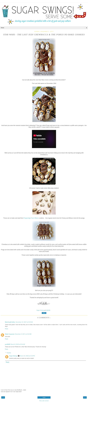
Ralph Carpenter (10, 334)
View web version (44, 400)
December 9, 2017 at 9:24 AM (23, 334)
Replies (9, 352)
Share (44, 313)
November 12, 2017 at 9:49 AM (24, 322)
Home (44, 397)
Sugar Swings (13, 356)
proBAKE (7, 344)
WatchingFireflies (10, 322)
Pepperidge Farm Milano (31, 218)
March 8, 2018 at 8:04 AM (18, 344)
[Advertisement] (44, 413)
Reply (6, 328)
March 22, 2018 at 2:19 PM (27, 356)
